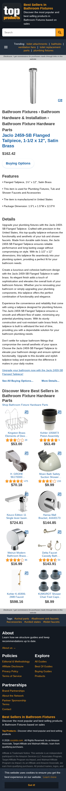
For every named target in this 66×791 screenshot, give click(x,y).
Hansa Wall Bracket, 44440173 (49, 516)
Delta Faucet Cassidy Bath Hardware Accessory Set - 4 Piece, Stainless (49, 554)
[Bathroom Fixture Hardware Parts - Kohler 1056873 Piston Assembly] (59, 412)
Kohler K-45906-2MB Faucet (16, 595)
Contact (6, 709)
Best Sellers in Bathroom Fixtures (38, 6)
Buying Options (18, 163)
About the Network (13, 695)
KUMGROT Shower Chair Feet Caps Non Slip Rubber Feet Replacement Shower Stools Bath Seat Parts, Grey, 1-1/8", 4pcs (49, 595)
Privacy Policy (10, 671)
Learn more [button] (49, 777)
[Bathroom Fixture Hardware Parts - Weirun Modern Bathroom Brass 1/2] (26, 532)
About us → (9, 647)
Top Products (9, 731)
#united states (32, 621)
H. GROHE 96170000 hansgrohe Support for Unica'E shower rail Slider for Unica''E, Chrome (16, 475)
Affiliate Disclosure (12, 666)
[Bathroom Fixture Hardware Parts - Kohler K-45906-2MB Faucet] (26, 573)
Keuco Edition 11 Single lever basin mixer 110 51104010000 (16, 516)
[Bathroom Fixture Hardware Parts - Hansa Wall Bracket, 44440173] (59, 494)
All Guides (41, 661)
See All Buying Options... (17, 380)
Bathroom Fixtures (20, 112)
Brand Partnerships (13, 690)
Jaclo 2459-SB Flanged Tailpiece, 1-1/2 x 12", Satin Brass (30, 140)
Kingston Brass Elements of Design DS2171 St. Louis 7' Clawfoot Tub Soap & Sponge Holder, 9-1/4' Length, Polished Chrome (16, 434)
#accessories (14, 621)
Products (40, 676)
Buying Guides (43, 671)
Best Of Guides (43, 666)
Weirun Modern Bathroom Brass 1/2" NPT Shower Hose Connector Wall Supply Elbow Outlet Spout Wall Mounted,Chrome (16, 554)
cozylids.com (16, 740)
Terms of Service (12, 676)
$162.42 (8, 154)
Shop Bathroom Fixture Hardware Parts (25, 404)
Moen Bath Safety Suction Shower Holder (49, 475)
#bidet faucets (51, 621)
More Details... (50, 380)
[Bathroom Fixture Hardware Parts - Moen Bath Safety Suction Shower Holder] (59, 453)
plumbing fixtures (43, 50)
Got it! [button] (31, 785)
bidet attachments (37, 43)
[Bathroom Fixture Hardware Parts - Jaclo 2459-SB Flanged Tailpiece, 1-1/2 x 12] (33, 85)
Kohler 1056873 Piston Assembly (49, 434)
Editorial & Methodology (16, 661)
